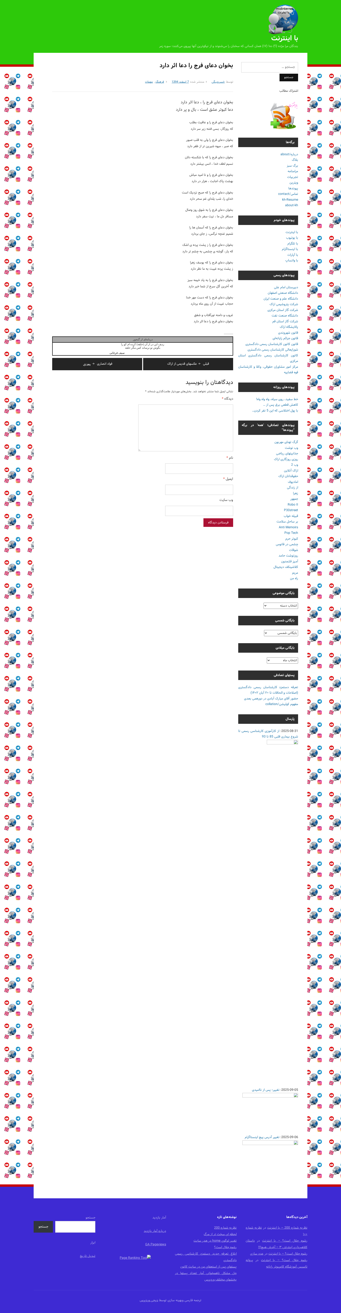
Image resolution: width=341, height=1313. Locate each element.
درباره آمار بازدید (155, 1231)
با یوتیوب (292, 237)
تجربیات (292, 177)
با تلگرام (292, 243)
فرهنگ (159, 82)
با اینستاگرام (290, 249)
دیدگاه (227, 399)
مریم (295, 573)
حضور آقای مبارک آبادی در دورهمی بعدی (271, 698)
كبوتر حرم (291, 538)
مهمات (149, 82)
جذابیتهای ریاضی (287, 453)
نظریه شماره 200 (225, 1228)
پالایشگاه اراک (289, 327)
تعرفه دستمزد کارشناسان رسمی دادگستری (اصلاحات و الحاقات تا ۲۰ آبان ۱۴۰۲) (268, 690)
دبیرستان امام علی (286, 287)
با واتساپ (291, 260)
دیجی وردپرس (149, 1300)
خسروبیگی (218, 82)
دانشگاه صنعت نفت (285, 315)
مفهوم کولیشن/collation (281, 704)
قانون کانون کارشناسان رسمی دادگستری (271, 344)
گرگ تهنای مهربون (286, 442)
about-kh (291, 205)
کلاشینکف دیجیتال (285, 567)
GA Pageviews (155, 1244)
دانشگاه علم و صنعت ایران (281, 298)
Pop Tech (291, 533)
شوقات (293, 550)
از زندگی (292, 487)
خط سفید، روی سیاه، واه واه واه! (277, 399)
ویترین (294, 182)
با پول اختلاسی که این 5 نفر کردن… (275, 410)
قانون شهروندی (288, 332)
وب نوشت (291, 448)
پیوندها (293, 188)
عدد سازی (257, 1253)
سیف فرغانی (117, 352)
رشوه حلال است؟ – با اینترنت (284, 1240)
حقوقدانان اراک (288, 476)
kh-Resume (290, 199)
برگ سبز (292, 165)
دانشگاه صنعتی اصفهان (283, 293)
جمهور (294, 499)
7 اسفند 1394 (180, 82)
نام (229, 458)
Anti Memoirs (288, 527)
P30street (291, 510)
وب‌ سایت (226, 500)
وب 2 (294, 465)
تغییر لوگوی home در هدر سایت (215, 1240)
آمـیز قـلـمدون (289, 561)
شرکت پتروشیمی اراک (284, 304)
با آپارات (292, 255)
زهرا (295, 493)
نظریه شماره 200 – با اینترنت (287, 1228)
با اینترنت (284, 38)
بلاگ (295, 160)
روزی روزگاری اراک (286, 459)
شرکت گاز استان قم (285, 321)
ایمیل (228, 479)
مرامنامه (293, 171)
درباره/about (289, 154)
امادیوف (293, 482)
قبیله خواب (291, 516)
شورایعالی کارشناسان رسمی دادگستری (273, 349)
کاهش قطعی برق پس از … (280, 405)
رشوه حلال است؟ (225, 1247)
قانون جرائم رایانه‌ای (285, 338)
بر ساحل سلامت (287, 521)
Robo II (293, 504)
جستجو (90, 1217)
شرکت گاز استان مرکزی (282, 310)
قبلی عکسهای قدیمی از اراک (188, 364)
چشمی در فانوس (287, 544)
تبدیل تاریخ (87, 1256)
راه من (294, 578)
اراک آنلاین (291, 470)
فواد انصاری (97, 364)
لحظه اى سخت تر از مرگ (220, 1234)
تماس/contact (288, 194)
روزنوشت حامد (288, 555)
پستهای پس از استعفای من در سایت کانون (208, 1266)
